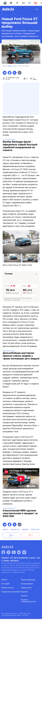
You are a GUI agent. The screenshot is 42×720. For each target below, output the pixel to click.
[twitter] (14, 73)
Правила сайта (26, 588)
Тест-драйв (5, 584)
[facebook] (10, 73)
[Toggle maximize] (36, 233)
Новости (4, 580)
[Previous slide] (6, 243)
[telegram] (5, 73)
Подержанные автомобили (11, 592)
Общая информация (28, 580)
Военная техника (7, 588)
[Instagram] (24, 552)
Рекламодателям (27, 584)
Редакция (24, 592)
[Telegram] (19, 552)
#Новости (15, 529)
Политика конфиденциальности (28, 601)
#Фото (5, 529)
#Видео (25, 529)
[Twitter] (8, 552)
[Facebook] (3, 552)
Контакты (24, 596)
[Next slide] (36, 243)
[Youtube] (14, 552)
